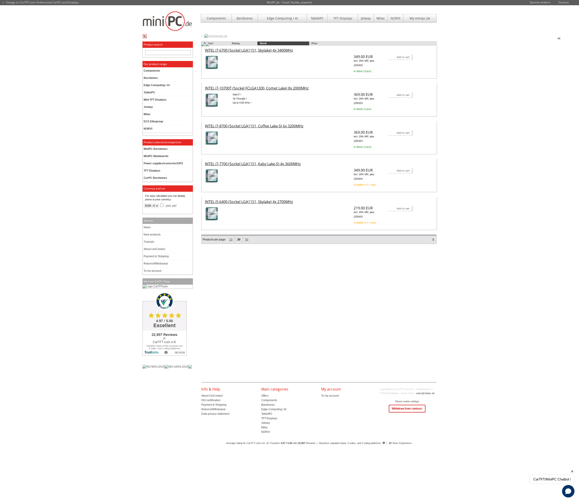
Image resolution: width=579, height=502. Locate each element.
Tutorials (149, 241)
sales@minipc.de (425, 393)
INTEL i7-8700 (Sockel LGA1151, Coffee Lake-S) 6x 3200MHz (254, 126)
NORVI (395, 18)
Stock (263, 43)
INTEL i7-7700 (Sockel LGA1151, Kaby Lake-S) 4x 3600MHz (253, 163)
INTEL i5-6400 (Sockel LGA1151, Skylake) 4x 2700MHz (249, 201)
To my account (152, 270)
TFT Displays (152, 170)
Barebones (245, 18)
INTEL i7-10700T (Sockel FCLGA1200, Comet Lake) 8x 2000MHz (256, 88)
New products (152, 234)
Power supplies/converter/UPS (163, 163)
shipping (358, 64)
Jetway (366, 18)
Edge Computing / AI (282, 18)
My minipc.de (420, 18)
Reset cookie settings (407, 401)
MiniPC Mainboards (156, 156)
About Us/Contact (154, 249)
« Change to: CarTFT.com (40, 2)
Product (208, 43)
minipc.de (221, 36)
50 (246, 239)
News (147, 227)
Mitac (381, 18)
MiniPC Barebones (156, 148)
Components (216, 18)
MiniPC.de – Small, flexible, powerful (289, 2)
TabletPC (317, 18)
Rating (236, 43)
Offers (264, 395)
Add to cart (403, 57)
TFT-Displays (342, 18)
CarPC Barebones (155, 177)
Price (314, 43)
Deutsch (563, 2)
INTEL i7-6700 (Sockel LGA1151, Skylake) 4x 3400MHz (249, 50)
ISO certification (211, 400)
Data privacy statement (215, 413)
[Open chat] (568, 491)
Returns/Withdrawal (156, 263)
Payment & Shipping (156, 256)
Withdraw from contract (407, 408)
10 (231, 239)
